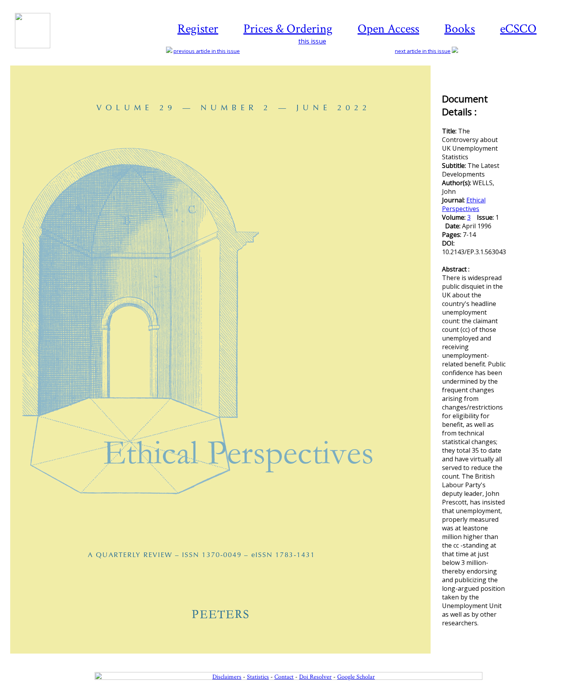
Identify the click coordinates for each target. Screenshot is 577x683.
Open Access (388, 29)
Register (197, 29)
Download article (540, 89)
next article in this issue (423, 51)
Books (459, 29)
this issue (312, 41)
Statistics (258, 677)
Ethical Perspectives (464, 204)
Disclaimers (226, 677)
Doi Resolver (315, 677)
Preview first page (225, 658)
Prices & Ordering (287, 29)
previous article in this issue (206, 51)
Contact (284, 677)
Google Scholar (356, 677)
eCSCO (518, 29)
